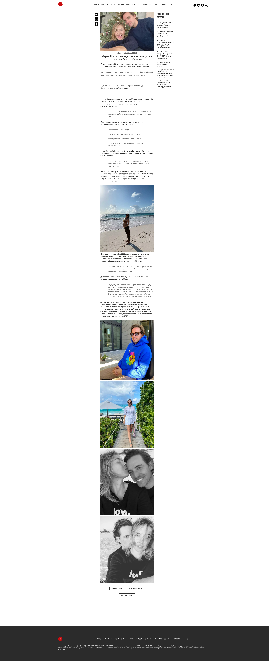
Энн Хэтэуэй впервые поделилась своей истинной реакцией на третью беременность (164, 54)
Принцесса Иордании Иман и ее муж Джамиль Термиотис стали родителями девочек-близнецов (165, 43)
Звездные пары (111, 75)
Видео (185, 639)
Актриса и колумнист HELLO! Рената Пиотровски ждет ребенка (165, 34)
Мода (113, 4)
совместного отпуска (109, 181)
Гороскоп (173, 4)
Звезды (96, 4)
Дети (128, 4)
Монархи (104, 4)
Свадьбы (120, 4)
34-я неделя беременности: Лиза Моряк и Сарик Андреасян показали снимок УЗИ (164, 84)
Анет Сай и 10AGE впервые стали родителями (164, 64)
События (163, 4)
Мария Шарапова (140, 75)
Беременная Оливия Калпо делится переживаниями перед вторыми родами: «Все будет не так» (165, 73)
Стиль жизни (146, 4)
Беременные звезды (125, 75)
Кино (156, 4)
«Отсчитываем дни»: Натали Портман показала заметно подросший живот (165, 24)
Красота (135, 4)
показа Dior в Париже (144, 174)
